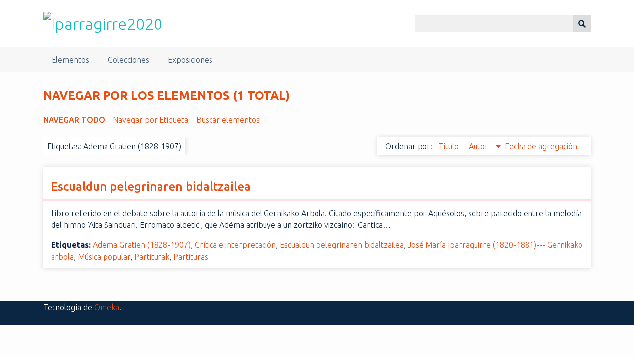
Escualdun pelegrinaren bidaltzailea (151, 186)
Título (449, 146)
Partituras (190, 256)
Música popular (104, 256)
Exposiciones (190, 59)
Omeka (106, 307)
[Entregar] (582, 23)
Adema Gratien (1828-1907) (142, 244)
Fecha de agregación (541, 146)
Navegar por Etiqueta (150, 119)
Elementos (70, 59)
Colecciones (128, 59)
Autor (479, 146)
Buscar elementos (228, 119)
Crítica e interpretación (235, 244)
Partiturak (151, 256)
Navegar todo (74, 119)
